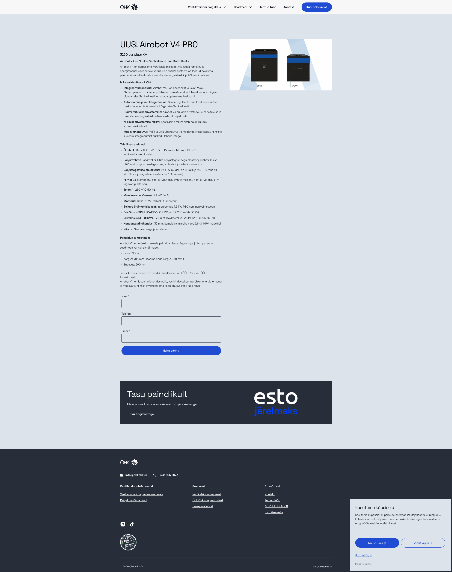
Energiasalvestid (202, 506)
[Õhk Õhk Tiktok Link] (132, 524)
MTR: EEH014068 (276, 506)
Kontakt (289, 7)
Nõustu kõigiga (377, 543)
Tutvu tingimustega (140, 414)
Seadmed (240, 7)
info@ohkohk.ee (136, 475)
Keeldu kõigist (363, 555)
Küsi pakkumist (317, 7)
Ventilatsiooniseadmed (206, 494)
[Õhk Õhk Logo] (129, 7)
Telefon (127, 313)
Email (125, 331)
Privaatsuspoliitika (322, 566)
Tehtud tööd (268, 7)
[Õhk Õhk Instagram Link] (123, 524)
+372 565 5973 (168, 475)
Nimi (125, 296)
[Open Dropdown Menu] (225, 7)
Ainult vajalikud (423, 543)
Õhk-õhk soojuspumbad (207, 500)
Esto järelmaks (274, 512)
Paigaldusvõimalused (133, 500)
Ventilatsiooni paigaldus (204, 7)
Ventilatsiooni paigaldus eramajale (141, 494)
